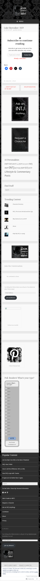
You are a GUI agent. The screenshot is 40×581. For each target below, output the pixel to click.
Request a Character (8, 503)
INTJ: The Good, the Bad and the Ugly (23, 211)
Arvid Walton (18, 30)
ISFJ (19, 168)
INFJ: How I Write (7, 464)
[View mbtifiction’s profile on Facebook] (3, 492)
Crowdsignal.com (12, 444)
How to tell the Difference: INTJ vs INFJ (13, 469)
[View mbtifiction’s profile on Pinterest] (7, 492)
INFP (7, 168)
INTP (16, 168)
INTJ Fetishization (29, 88)
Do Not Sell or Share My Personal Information (15, 488)
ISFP (15, 81)
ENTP (14, 164)
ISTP (30, 168)
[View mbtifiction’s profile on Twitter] (5, 492)
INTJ (11, 167)
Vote (12, 438)
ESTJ (24, 164)
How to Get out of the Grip (10, 88)
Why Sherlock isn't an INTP (20, 219)
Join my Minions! (10, 297)
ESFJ (18, 164)
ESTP (27, 164)
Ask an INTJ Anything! (8, 507)
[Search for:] (20, 190)
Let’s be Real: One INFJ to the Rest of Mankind (15, 460)
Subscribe (27, 55)
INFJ (30, 164)
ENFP (7, 164)
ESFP (20, 164)
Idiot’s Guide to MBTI (8, 498)
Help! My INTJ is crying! (19, 233)
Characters (8, 81)
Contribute (5, 511)
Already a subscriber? (20, 58)
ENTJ (10, 164)
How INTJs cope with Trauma (10, 473)
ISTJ (26, 168)
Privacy (4, 520)
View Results (12, 442)
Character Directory (18, 204)
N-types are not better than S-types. (12, 478)
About (14, 226)
